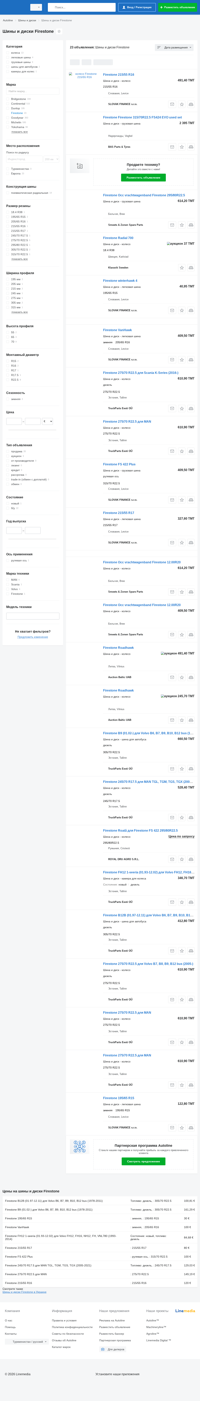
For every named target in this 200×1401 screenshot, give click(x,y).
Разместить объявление (143, 177)
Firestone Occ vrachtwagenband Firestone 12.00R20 (142, 562)
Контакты (11, 1333)
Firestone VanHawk (117, 330)
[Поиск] (51, 7)
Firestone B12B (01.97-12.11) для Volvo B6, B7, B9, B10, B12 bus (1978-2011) (54, 1200)
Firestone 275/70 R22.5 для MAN (127, 421)
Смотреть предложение (143, 1161)
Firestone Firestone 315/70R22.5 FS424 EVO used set (142, 117)
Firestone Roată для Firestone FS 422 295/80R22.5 (140, 830)
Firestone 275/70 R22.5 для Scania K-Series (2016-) (140, 372)
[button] (181, 104)
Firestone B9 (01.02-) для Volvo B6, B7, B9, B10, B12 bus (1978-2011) (49, 1209)
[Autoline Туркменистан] (14, 7)
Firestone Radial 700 (118, 238)
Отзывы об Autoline (64, 1340)
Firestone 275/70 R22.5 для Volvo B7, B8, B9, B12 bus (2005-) (148, 963)
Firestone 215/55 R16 (118, 74)
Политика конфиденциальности (72, 1327)
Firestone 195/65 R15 (118, 1098)
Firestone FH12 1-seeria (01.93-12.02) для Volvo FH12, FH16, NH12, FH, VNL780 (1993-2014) (60, 1237)
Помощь (10, 1327)
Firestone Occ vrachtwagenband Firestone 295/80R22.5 (144, 195)
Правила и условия (64, 1320)
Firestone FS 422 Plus (119, 464)
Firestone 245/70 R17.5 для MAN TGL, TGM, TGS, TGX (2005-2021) (48, 1265)
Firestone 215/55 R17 (118, 513)
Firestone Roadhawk (118, 647)
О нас (8, 1320)
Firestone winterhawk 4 (120, 280)
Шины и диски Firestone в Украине (24, 1291)
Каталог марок (61, 1347)
